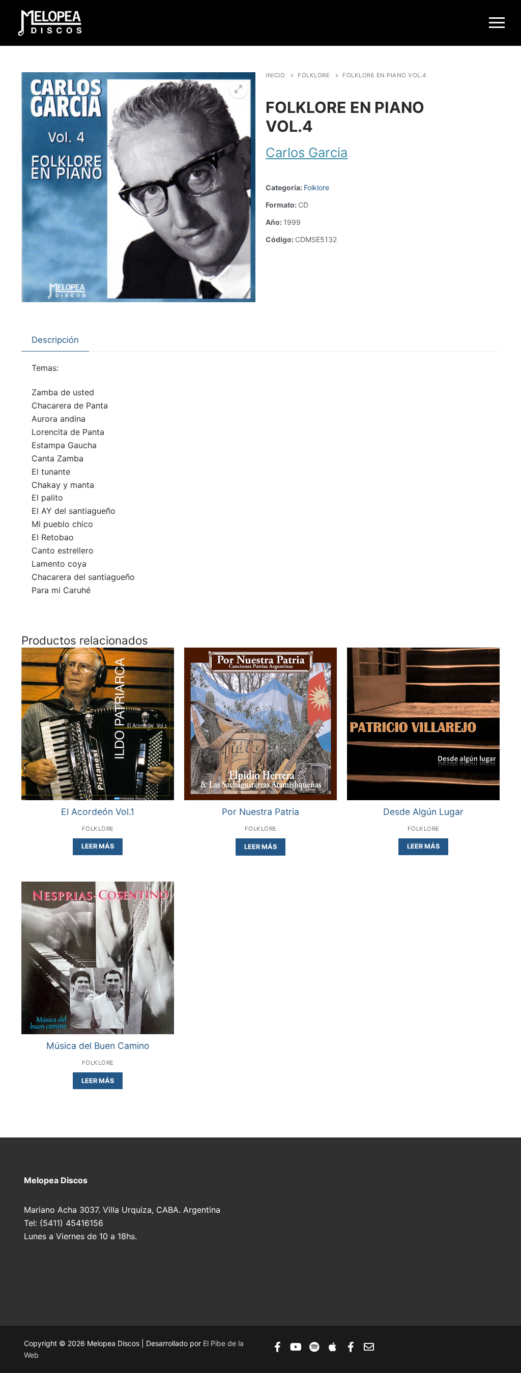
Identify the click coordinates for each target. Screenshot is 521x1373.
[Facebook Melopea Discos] (277, 1347)
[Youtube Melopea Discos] (295, 1347)
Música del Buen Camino (98, 1045)
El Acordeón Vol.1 (97, 811)
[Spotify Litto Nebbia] (314, 1347)
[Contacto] (369, 1347)
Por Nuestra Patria (260, 811)
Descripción (55, 340)
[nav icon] (497, 23)
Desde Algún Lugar (423, 811)
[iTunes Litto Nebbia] (332, 1347)
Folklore (314, 75)
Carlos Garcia (307, 152)
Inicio (275, 75)
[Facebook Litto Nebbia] (350, 1347)
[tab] (55, 340)
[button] (238, 89)
